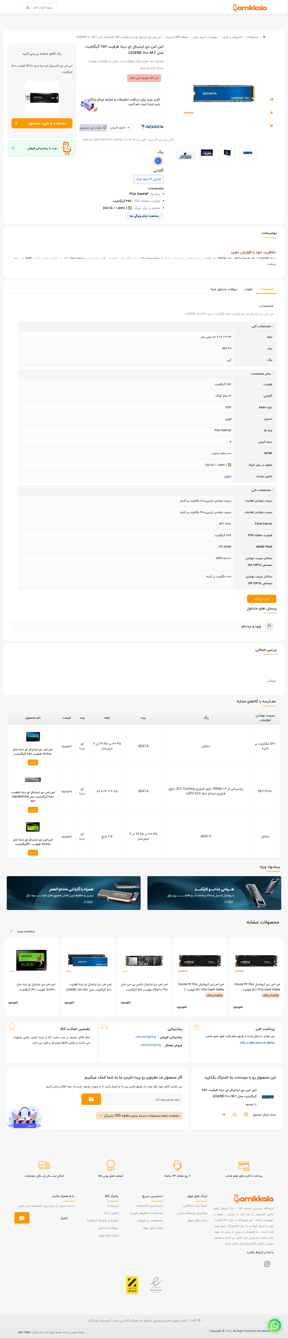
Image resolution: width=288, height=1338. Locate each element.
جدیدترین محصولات (149, 1205)
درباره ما (113, 1205)
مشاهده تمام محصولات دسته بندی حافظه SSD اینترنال (142, 1115)
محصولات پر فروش (150, 1220)
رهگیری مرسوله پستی (192, 1213)
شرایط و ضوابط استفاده (103, 1220)
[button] (144, 626)
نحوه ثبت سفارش (195, 1205)
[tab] (144, 626)
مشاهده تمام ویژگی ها (144, 215)
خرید (33, 762)
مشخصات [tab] (266, 289)
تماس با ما (111, 1213)
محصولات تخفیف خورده (146, 1213)
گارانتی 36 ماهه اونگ (148, 179)
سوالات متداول (108, 1228)
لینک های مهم (197, 1220)
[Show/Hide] (274, 1325)
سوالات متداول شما (224, 289)
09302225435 (158, 1037)
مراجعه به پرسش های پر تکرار (257, 1042)
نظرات (249, 289)
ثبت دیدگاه (262, 599)
